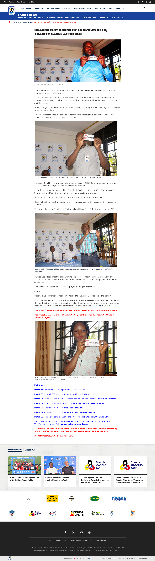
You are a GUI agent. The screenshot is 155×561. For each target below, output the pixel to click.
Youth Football (90, 18)
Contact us (119, 8)
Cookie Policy (100, 540)
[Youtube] (150, 2)
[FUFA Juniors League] (37, 513)
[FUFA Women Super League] (138, 513)
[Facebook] (138, 2)
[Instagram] (146, 2)
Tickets (11, 2)
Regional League (107, 18)
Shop (89, 8)
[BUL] (77, 498)
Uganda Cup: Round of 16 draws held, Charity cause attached (55, 22)
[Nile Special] (56, 498)
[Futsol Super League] (78, 513)
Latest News (27, 22)
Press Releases (25, 18)
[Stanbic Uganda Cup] (17, 513)
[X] (142, 2)
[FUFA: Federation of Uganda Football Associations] (12, 11)
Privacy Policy (75, 540)
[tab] (16, 450)
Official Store (20, 2)
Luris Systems (84, 558)
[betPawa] (120, 498)
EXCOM (21, 8)
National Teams (53, 8)
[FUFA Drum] (98, 513)
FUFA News (17, 22)
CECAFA (120, 18)
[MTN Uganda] (34, 498)
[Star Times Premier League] (118, 513)
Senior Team (39, 18)
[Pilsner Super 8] (57, 513)
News (28, 8)
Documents (66, 8)
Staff (95, 8)
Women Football (55, 18)
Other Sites (30, 2)
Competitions (38, 8)
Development (79, 8)
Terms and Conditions (58, 540)
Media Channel (106, 8)
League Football (73, 18)
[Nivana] (99, 498)
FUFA (5, 2)
